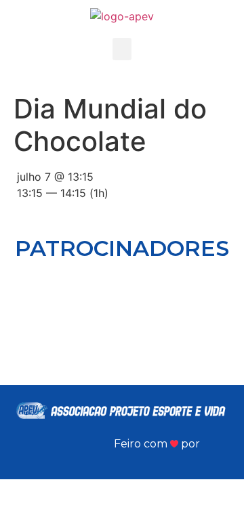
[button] (122, 49)
